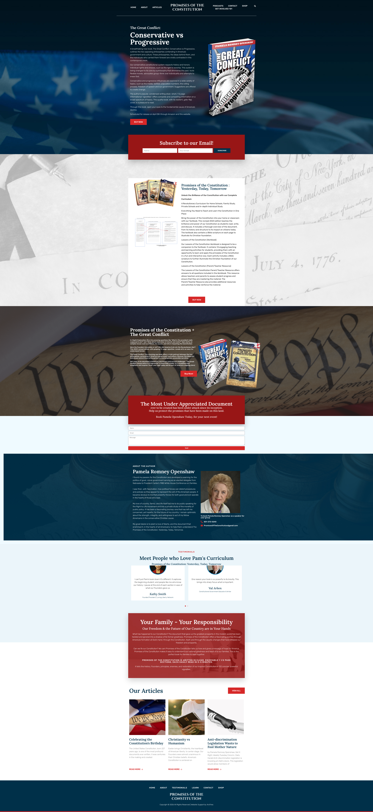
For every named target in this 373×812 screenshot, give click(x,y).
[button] (255, 6)
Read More (135, 769)
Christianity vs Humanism (179, 741)
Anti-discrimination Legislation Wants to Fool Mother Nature (223, 743)
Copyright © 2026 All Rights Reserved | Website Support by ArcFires (186, 805)
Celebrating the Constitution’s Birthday (146, 741)
